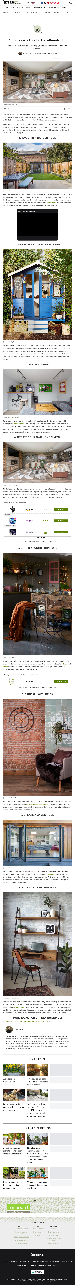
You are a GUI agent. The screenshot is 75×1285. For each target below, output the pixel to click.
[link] (12, 509)
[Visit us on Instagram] (55, 3)
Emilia (5, 667)
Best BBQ (54, 1229)
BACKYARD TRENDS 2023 (52, 12)
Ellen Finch (28, 53)
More (64, 7)
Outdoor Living (39, 7)
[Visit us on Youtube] (51, 3)
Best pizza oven (54, 1235)
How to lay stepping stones (21, 1232)
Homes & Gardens (37, 1229)
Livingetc (37, 1235)
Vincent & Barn (18, 1007)
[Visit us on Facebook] (42, 3)
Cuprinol (62, 348)
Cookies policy (66, 1262)
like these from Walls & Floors (37, 804)
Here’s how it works (58, 58)
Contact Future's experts (20, 1262)
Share (7, 108)
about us (6, 1262)
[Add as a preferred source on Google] (37, 1272)
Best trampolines (53, 1243)
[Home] (7, 7)
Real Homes (37, 1232)
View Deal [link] (61, 509)
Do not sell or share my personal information (41, 1265)
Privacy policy (54, 1262)
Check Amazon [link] (61, 681)
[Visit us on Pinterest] (48, 3)
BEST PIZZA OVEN (32, 12)
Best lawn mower (53, 1232)
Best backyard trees (21, 1240)
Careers (20, 1265)
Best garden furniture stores (54, 1239)
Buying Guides (53, 7)
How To (20, 7)
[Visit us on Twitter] (45, 3)
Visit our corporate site (61, 1279)
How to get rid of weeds (21, 1237)
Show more (41, 538)
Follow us (68, 108)
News (12, 7)
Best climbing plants (21, 1229)
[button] (37, 509)
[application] (37, 224)
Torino (65, 664)
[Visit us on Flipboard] (58, 3)
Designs (54, 53)
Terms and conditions (40, 1262)
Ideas (28, 7)
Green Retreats (50, 203)
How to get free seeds (21, 1243)
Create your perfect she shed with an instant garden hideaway (27, 1021)
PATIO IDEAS (16, 12)
